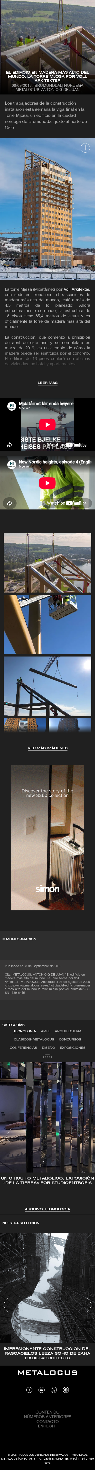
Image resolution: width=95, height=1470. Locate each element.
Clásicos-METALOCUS (34, 1039)
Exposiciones (73, 1048)
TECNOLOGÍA (24, 1031)
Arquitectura (68, 1031)
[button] (8, 1136)
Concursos (70, 1039)
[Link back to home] (47, 1376)
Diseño (48, 1048)
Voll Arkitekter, (77, 289)
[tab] (24, 1031)
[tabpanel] (47, 1137)
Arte (45, 1031)
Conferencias (23, 1048)
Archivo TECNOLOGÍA (47, 1209)
